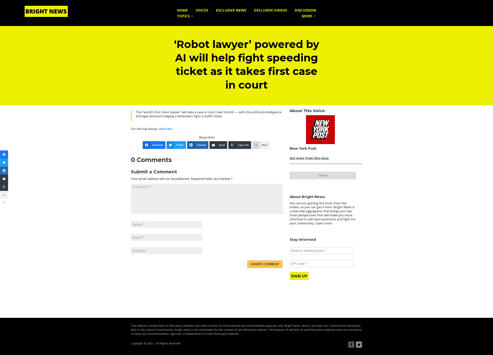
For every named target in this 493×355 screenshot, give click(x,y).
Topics (183, 16)
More (307, 16)
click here (165, 129)
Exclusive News (231, 11)
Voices (202, 11)
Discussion (305, 11)
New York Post (303, 148)
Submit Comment (265, 264)
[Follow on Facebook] (351, 345)
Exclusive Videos (270, 11)
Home (182, 11)
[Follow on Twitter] (359, 345)
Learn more (323, 223)
